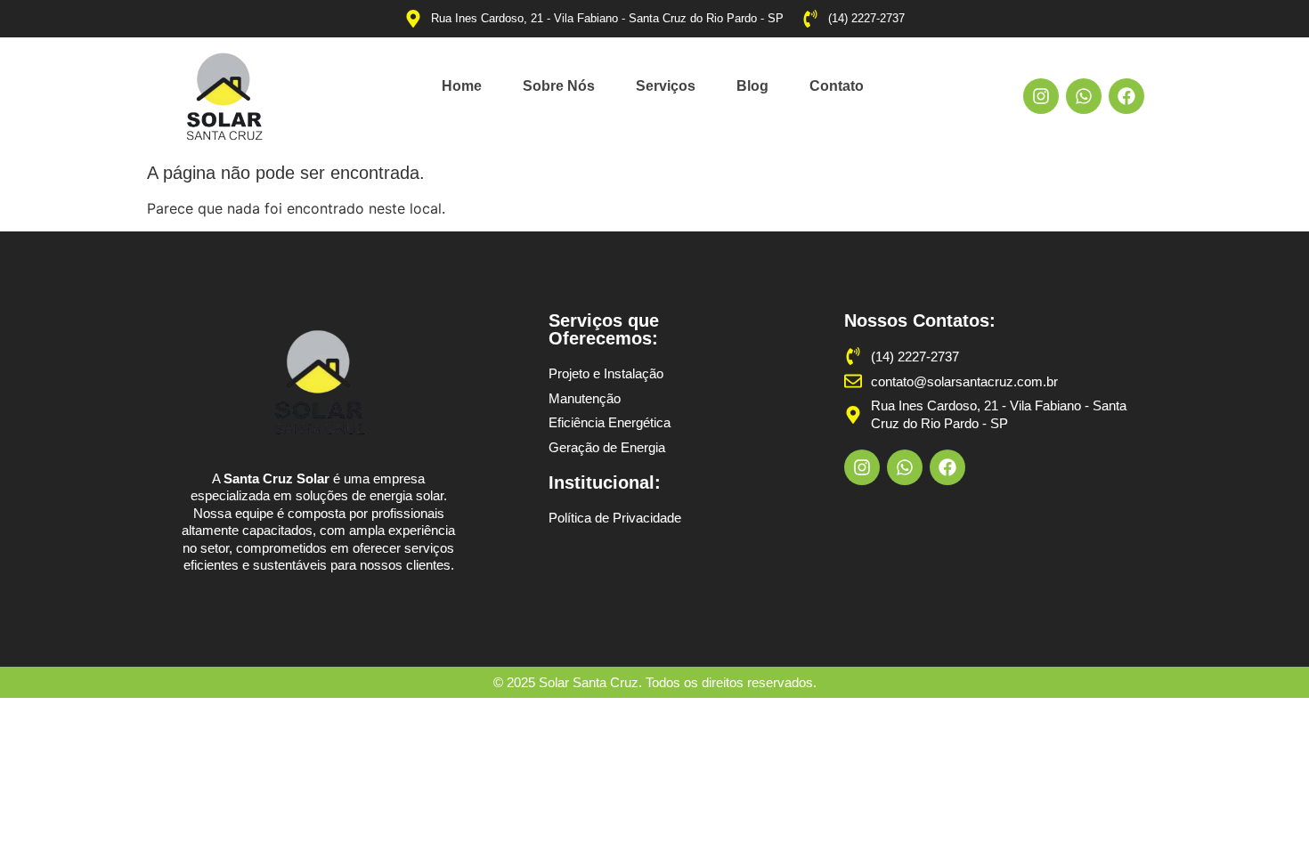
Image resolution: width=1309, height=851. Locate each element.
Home (462, 85)
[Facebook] (1126, 96)
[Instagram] (1041, 96)
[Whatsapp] (1084, 96)
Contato (836, 85)
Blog (752, 85)
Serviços (665, 85)
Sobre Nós (559, 85)
